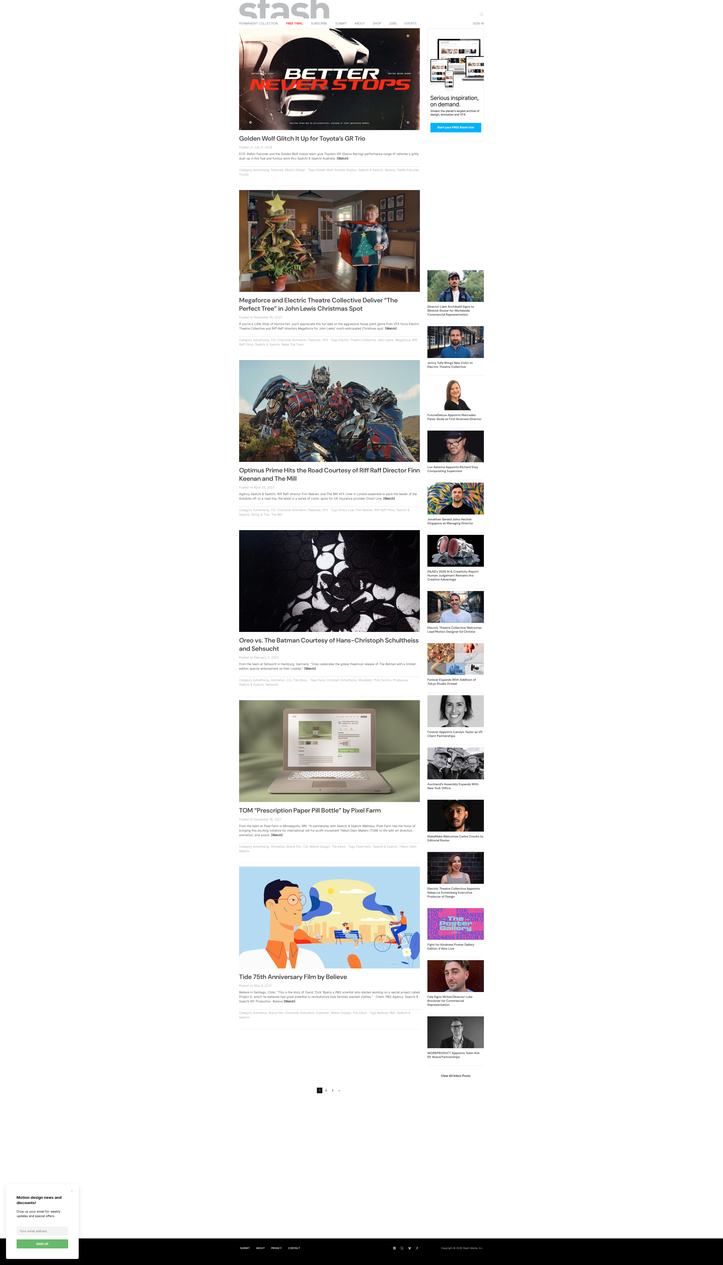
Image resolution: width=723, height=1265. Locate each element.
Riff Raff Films (384, 510)
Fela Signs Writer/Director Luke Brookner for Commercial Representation (449, 1001)
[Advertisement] (329, 1059)
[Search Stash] (481, 14)
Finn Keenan (364, 510)
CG (273, 340)
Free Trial (294, 23)
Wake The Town (292, 344)
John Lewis (385, 340)
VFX (325, 340)
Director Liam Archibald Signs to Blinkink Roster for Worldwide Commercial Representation (450, 311)
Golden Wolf (324, 170)
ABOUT (260, 1248)
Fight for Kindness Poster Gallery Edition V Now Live (450, 947)
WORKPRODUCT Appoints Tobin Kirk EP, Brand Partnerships (453, 1055)
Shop (377, 23)
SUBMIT (245, 1248)
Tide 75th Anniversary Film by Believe (293, 977)
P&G (392, 1013)
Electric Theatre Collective (357, 340)
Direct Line (346, 510)
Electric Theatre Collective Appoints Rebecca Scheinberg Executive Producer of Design (453, 893)
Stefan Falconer (408, 170)
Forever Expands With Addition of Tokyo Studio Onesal (451, 682)
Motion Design (295, 170)
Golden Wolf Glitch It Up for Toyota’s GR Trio (302, 138)
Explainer (322, 1013)
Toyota (244, 174)
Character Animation (291, 340)
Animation (278, 680)
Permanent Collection (258, 23)
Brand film (294, 846)
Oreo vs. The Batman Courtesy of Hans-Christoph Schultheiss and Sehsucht (329, 644)
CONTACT (294, 1248)
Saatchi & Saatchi (370, 170)
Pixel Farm (363, 846)
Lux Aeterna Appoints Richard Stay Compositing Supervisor (452, 469)
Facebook (417, 1248)
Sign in (478, 23)
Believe (382, 1013)
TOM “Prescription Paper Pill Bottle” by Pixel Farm (310, 810)
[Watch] (342, 158)
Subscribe (319, 23)
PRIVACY (276, 1248)
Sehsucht (271, 684)
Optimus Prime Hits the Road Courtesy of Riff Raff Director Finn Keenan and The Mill (329, 474)
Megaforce (402, 340)
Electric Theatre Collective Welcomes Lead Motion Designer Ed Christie (454, 630)
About (360, 23)
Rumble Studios (345, 170)
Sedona (390, 170)
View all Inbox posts (456, 1076)
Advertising (261, 170)
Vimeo (409, 1248)
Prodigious (400, 680)
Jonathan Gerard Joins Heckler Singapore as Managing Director (450, 521)
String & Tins (260, 514)
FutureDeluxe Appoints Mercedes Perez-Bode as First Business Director (454, 417)
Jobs (393, 23)
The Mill (276, 514)
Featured (277, 170)
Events (410, 23)
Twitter (402, 1248)
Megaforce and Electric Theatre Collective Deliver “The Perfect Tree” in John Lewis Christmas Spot (318, 304)
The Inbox (300, 680)
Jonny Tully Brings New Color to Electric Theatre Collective (450, 365)
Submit (341, 23)
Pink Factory (382, 680)
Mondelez (365, 680)
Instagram (394, 1248)
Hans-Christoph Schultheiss (337, 680)
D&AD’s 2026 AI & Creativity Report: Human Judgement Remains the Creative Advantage (453, 575)
